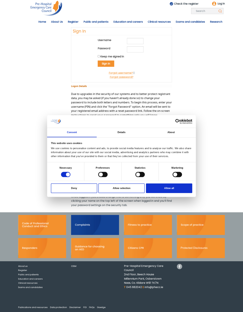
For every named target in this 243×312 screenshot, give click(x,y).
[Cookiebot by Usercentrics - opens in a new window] (177, 121)
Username (104, 40)
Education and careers (30, 278)
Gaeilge (101, 307)
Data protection (58, 307)
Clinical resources (28, 283)
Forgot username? (121, 73)
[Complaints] (95, 226)
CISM (73, 266)
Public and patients (28, 274)
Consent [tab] (72, 132)
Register (22, 270)
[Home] (46, 8)
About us (23, 266)
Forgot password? (121, 77)
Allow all (169, 188)
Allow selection (121, 188)
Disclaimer (75, 307)
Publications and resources (33, 307)
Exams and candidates (30, 287)
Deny (74, 188)
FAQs (92, 307)
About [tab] (171, 132)
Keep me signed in (112, 56)
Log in (221, 3)
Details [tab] (122, 132)
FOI (85, 307)
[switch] (103, 174)
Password (104, 48)
